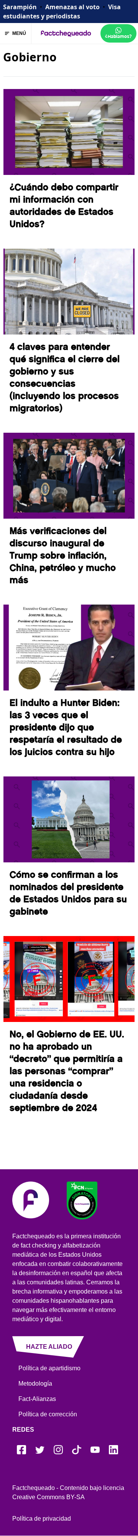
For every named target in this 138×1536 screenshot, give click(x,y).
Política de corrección (47, 1414)
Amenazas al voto (72, 7)
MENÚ (19, 33)
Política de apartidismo (49, 1368)
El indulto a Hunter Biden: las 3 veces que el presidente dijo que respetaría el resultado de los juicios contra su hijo (66, 727)
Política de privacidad (41, 1518)
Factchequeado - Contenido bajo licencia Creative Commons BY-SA (68, 1492)
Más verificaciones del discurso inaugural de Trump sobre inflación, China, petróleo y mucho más (63, 555)
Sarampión (20, 7)
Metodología (35, 1383)
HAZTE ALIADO (49, 1346)
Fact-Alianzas (37, 1399)
